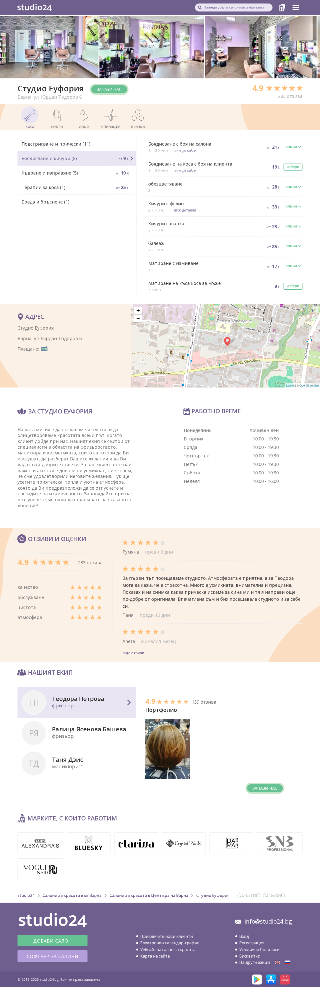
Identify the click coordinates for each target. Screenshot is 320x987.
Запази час (109, 89)
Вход (244, 936)
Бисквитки (249, 956)
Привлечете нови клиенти (166, 936)
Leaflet (290, 385)
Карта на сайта (155, 956)
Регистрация (251, 943)
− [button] (138, 318)
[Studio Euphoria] (277, 962)
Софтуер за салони (52, 956)
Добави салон (52, 941)
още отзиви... (134, 652)
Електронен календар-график (169, 943)
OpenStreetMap (309, 385)
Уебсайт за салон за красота (168, 949)
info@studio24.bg (268, 921)
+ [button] (138, 311)
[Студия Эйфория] (287, 962)
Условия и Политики (259, 949)
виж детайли (185, 150)
